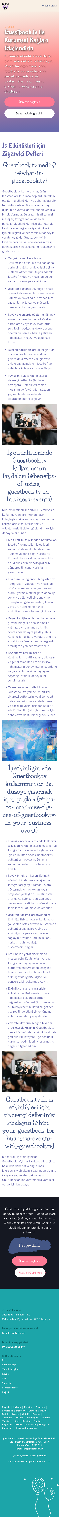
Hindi (16, 1421)
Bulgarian (7, 1424)
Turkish (6, 1421)
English (6, 1407)
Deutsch (20, 1410)
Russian (26, 1421)
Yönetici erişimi (49, 6)
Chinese (32, 1410)
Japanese (7, 1417)
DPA (50, 1461)
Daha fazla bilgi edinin (29, 113)
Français (40, 1407)
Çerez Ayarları (20, 1455)
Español (28, 1407)
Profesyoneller (10, 1387)
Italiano (17, 1407)
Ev (3, 1360)
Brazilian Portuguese (26, 1427)
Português (7, 1410)
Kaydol (5, 1373)
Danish (37, 1421)
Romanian (30, 1424)
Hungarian (44, 1424)
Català (25, 1414)
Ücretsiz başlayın (29, 102)
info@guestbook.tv (13, 1346)
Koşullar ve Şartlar (36, 1461)
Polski (43, 1410)
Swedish (46, 1417)
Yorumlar (7, 1383)
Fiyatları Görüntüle (30, 1272)
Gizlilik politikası (15, 1461)
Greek (18, 1424)
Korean (19, 1417)
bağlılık (5, 1392)
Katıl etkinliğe (9, 1364)
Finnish (36, 1414)
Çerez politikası (38, 1455)
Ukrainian (7, 1427)
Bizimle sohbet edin (13, 1333)
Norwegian (32, 1417)
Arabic (15, 1414)
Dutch (5, 1414)
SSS (4, 1378)
